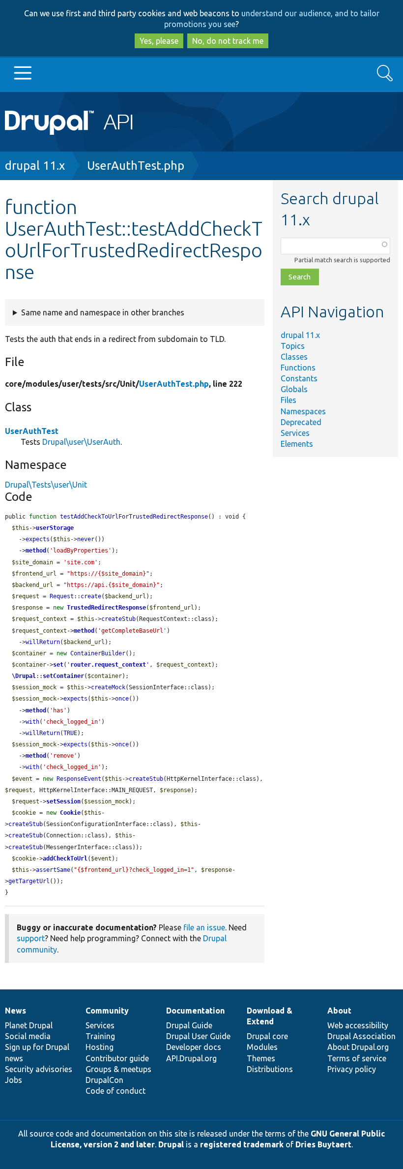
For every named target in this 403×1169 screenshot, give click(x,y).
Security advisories (38, 1069)
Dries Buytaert (323, 1144)
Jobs (13, 1080)
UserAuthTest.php (135, 165)
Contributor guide (117, 1058)
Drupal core (267, 1036)
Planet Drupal (29, 1025)
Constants (299, 378)
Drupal (171, 1144)
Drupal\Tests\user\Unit (46, 484)
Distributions (270, 1069)
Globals (294, 389)
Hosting (100, 1047)
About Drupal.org (358, 1047)
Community (107, 1010)
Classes (294, 356)
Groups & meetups (118, 1069)
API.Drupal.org (191, 1058)
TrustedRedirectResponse (106, 607)
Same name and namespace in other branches (102, 312)
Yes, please (159, 40)
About (339, 1010)
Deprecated (301, 422)
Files (288, 400)
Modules (262, 1047)
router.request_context (108, 664)
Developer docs (193, 1047)
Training (100, 1036)
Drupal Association (361, 1036)
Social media (28, 1036)
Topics (293, 345)
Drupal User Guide (198, 1036)
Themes (261, 1058)
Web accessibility (357, 1025)
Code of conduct (115, 1090)
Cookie (70, 812)
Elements (297, 443)
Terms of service (356, 1058)
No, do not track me (227, 40)
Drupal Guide (189, 1025)
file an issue (204, 927)
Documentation (195, 1010)
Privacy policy (351, 1069)
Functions (298, 367)
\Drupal (24, 676)
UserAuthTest (31, 431)
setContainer (63, 676)
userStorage (55, 527)
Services (295, 433)
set (58, 664)
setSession (63, 801)
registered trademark (242, 1144)
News (15, 1010)
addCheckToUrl (65, 858)
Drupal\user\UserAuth (81, 441)
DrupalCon (104, 1080)
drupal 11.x (35, 165)
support (31, 938)
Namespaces (303, 411)
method (36, 550)
